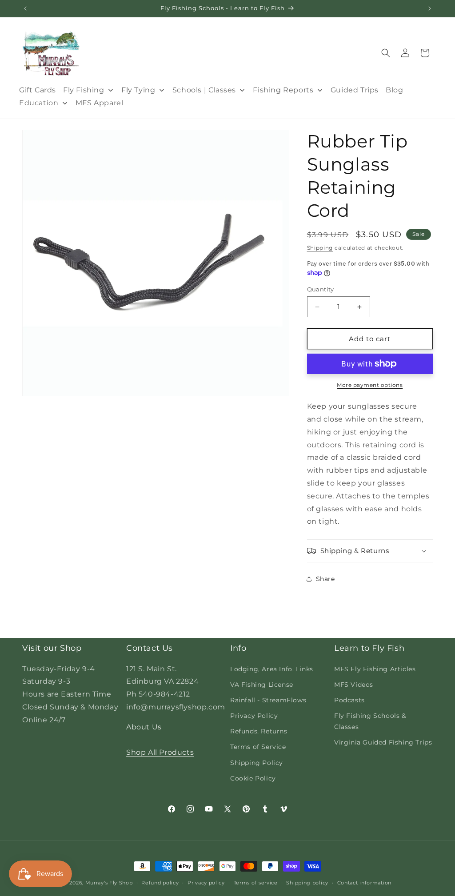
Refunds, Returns (258, 731)
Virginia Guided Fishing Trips (383, 742)
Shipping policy (307, 883)
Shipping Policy (256, 763)
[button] (385, 53)
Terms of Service (258, 747)
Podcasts (349, 700)
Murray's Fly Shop (109, 883)
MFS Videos (353, 685)
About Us (144, 727)
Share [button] (325, 579)
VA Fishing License (261, 685)
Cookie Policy (253, 778)
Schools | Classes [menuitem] (204, 90)
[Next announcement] (429, 8)
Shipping (320, 247)
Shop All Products (160, 752)
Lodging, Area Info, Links (271, 669)
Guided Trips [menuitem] (355, 90)
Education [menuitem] (38, 103)
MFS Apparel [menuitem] (100, 103)
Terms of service (256, 883)
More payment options (370, 385)
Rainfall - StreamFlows (268, 700)
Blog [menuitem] (394, 90)
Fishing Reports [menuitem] (283, 90)
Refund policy (160, 883)
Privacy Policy (254, 716)
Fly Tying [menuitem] (138, 90)
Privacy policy (206, 883)
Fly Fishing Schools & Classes (370, 721)
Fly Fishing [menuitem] (83, 90)
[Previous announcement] (25, 8)
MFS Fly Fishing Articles (374, 669)
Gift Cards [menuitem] (37, 90)
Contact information (364, 883)
